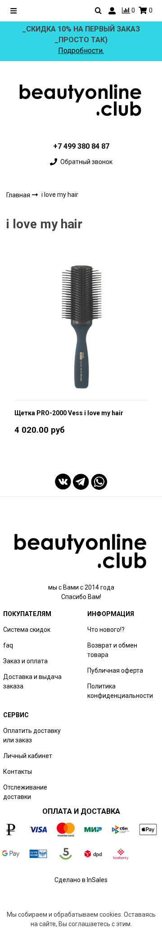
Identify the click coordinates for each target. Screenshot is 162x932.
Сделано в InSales (81, 879)
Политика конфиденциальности (120, 691)
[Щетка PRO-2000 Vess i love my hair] (81, 326)
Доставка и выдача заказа (32, 681)
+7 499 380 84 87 (81, 146)
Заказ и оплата (25, 661)
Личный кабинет (27, 755)
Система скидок (26, 629)
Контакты (17, 771)
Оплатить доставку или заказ (32, 735)
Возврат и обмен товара (112, 650)
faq (8, 645)
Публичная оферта (115, 670)
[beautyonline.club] (81, 100)
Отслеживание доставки (25, 792)
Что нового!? (106, 629)
